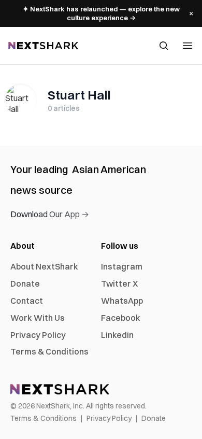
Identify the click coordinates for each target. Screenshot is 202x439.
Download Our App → (49, 214)
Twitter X (119, 283)
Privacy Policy (38, 335)
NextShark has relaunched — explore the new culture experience (101, 13)
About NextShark (44, 266)
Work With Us (37, 318)
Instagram (121, 266)
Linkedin (117, 335)
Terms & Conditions (49, 351)
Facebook (120, 318)
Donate (25, 283)
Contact (26, 300)
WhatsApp (122, 300)
